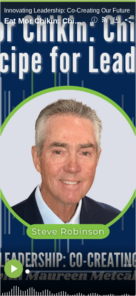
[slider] (79, 271)
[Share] (128, 20)
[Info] (94, 20)
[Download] (116, 20)
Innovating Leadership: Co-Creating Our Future (67, 10)
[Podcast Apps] (104, 20)
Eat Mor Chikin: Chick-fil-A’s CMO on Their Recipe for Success (45, 21)
